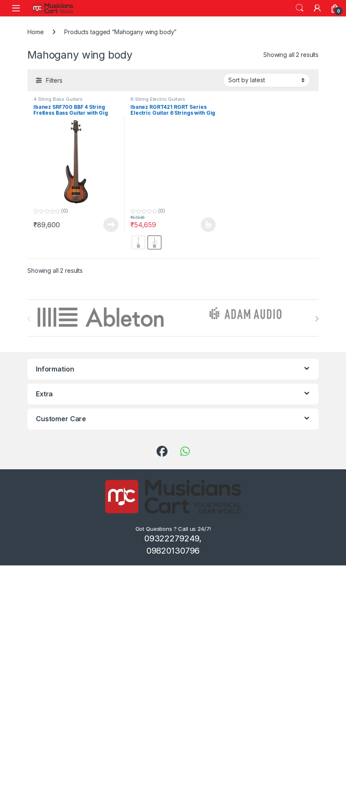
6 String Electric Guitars (157, 99)
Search (299, 8)
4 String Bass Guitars (58, 99)
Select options (205, 225)
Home (35, 31)
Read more (111, 225)
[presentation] (317, 319)
